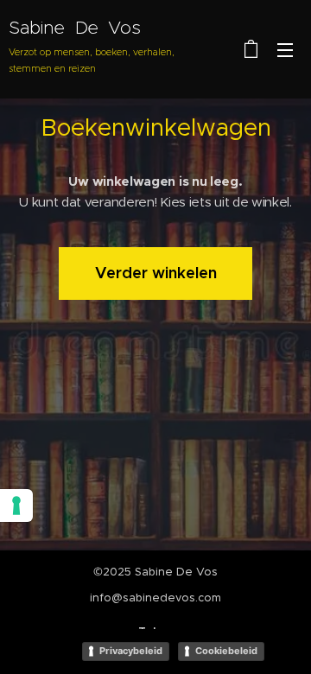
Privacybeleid (130, 651)
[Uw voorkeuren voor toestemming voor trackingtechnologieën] (16, 505)
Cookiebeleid (226, 651)
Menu (285, 49)
